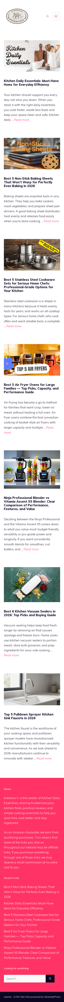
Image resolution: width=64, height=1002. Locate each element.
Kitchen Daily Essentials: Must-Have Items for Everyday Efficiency (31, 82)
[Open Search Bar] (47, 16)
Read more (21, 120)
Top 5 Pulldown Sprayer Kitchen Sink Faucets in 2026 (28, 716)
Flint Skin (20, 996)
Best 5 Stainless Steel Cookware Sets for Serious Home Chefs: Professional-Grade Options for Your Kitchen (29, 285)
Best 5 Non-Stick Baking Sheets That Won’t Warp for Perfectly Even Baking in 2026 (28, 182)
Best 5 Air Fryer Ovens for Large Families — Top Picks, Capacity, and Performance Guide (31, 388)
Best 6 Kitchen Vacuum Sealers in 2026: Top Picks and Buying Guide (30, 613)
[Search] (50, 979)
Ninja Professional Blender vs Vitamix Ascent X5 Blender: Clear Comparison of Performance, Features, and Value (29, 503)
